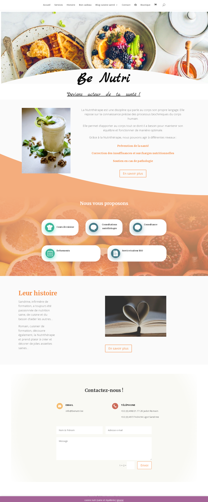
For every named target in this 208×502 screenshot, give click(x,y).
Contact (126, 5)
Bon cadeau (85, 5)
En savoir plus (133, 173)
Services (58, 5)
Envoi (144, 465)
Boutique (145, 5)
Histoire (71, 5)
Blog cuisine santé (105, 5)
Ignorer (120, 500)
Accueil (46, 5)
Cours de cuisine (65, 226)
